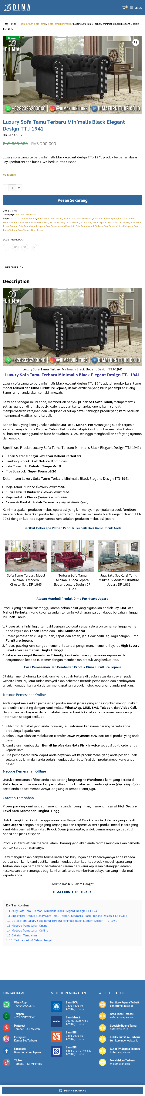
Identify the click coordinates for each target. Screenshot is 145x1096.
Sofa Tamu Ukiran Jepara (30, 229)
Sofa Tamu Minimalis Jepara (118, 225)
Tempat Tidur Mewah (27, 1029)
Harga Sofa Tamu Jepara (49, 218)
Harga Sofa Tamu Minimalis (78, 218)
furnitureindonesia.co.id (124, 1040)
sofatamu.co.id (119, 1029)
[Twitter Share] (15, 247)
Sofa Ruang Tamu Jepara (93, 222)
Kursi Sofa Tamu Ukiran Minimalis (31, 222)
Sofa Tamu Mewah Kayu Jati (60, 225)
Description (14, 267)
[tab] (14, 267)
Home (23, 23)
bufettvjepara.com (121, 1052)
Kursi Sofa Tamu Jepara (105, 218)
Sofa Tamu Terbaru (38, 375)
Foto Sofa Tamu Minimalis (22, 218)
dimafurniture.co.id (121, 1005)
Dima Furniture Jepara (27, 1052)
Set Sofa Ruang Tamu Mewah (64, 222)
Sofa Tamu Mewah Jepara (32, 225)
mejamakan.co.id (120, 1063)
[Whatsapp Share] (34, 247)
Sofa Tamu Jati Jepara (118, 222)
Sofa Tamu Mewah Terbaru (89, 225)
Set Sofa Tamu (37, 23)
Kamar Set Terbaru (25, 1040)
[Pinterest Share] (24, 247)
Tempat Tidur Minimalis (28, 1063)
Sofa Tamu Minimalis (59, 23)
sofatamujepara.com (122, 1017)
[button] (135, 42)
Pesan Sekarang (73, 200)
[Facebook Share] (6, 247)
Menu (138, 7)
